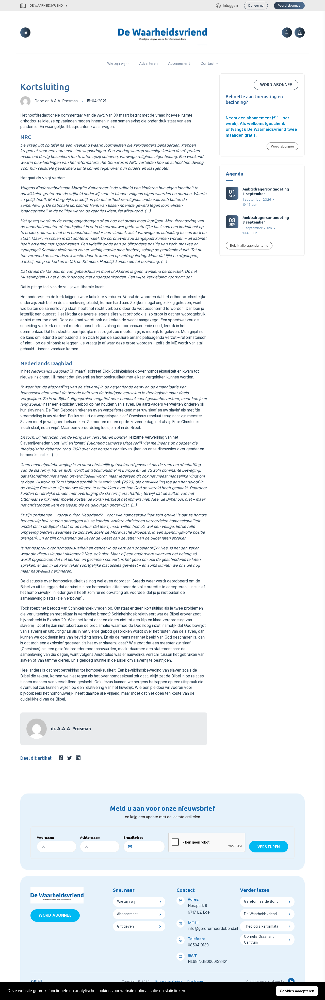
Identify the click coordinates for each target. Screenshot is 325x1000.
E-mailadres (133, 837)
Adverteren (148, 63)
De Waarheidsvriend (46, 5)
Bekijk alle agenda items (249, 245)
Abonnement (179, 63)
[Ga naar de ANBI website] (36, 980)
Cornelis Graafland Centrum (259, 939)
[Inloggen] (300, 32)
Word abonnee (289, 5)
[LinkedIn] (25, 32)
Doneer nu (256, 5)
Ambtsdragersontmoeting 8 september (265, 219)
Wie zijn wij (116, 63)
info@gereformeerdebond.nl (213, 928)
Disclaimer (195, 981)
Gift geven (125, 926)
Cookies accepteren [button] (297, 991)
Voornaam (45, 837)
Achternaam (90, 837)
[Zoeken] (287, 32)
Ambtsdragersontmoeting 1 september (265, 191)
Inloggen (230, 5)
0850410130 (198, 945)
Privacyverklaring (168, 981)
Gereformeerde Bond (261, 901)
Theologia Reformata (261, 926)
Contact (208, 63)
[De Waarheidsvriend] (162, 32)
